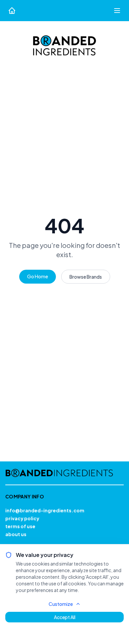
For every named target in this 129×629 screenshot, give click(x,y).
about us (15, 534)
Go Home (37, 276)
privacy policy (22, 518)
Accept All (64, 617)
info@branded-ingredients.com (44, 510)
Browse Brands (85, 277)
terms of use (20, 526)
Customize (61, 604)
